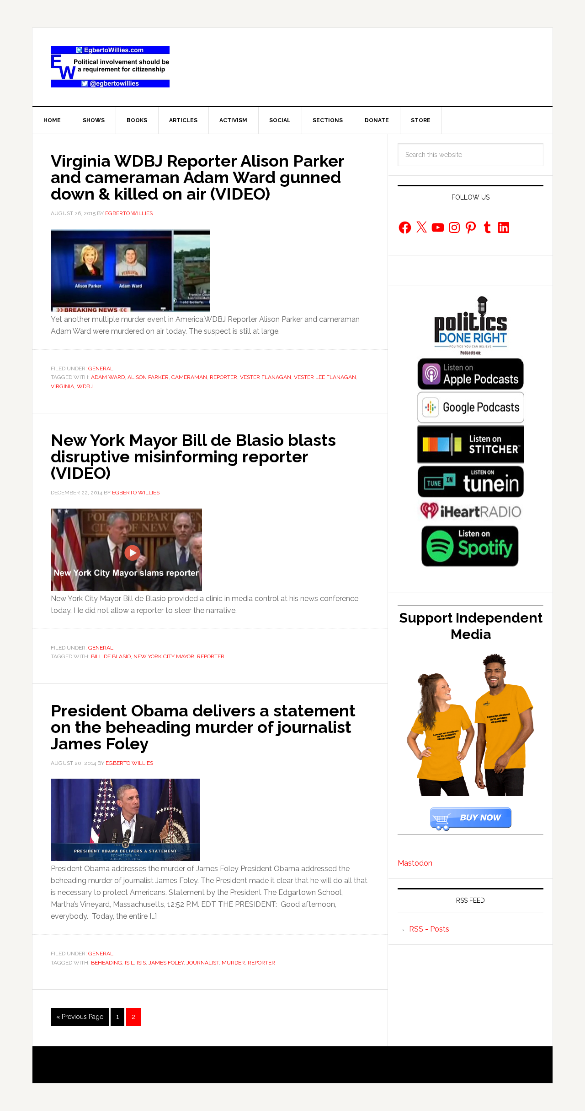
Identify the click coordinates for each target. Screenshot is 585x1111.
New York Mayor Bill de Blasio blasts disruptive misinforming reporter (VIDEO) (193, 456)
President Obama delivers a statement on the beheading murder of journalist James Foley (203, 727)
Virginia (62, 386)
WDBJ (85, 386)
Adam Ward (108, 377)
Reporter (223, 377)
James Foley (166, 962)
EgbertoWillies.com (110, 66)
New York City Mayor (163, 656)
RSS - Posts (429, 929)
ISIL (129, 962)
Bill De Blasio (111, 656)
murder (233, 962)
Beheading (106, 962)
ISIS (141, 962)
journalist (202, 962)
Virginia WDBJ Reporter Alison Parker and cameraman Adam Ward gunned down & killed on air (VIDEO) (197, 177)
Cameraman (189, 377)
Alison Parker (148, 377)
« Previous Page (79, 1016)
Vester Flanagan (265, 377)
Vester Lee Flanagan (325, 377)
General (100, 368)
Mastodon (415, 863)
